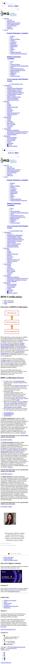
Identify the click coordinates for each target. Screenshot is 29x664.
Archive (9, 127)
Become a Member (12, 137)
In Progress (10, 121)
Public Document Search (13, 113)
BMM (11, 445)
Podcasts (9, 108)
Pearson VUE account (20, 385)
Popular (9, 118)
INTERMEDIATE (8, 414)
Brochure (9, 27)
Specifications (7, 117)
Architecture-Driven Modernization (19, 66)
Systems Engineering (15, 52)
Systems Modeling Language (14, 91)
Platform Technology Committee (14, 57)
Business (12, 36)
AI (11, 63)
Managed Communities (13, 130)
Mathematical (13, 46)
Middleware (13, 73)
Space (11, 50)
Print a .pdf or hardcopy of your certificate (15, 406)
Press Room (10, 110)
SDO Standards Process (13, 24)
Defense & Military (15, 39)
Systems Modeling (12, 134)
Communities (7, 128)
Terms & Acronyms (12, 114)
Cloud (11, 67)
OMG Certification (9, 302)
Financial (12, 40)
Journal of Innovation (12, 107)
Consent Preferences (6, 662)
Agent (11, 61)
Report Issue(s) (11, 123)
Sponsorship (10, 143)
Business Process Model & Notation (13, 343)
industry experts (6, 360)
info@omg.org (9, 644)
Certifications (7, 85)
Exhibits (9, 105)
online (17, 400)
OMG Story (10, 28)
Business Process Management (15, 88)
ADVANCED (7, 415)
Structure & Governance (10, 600)
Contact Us (7, 604)
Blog (8, 102)
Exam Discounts (11, 95)
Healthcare (13, 43)
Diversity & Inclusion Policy (11, 606)
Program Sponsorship (12, 98)
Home (5, 303)
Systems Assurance (15, 76)
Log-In (10, 144)
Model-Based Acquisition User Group (16, 133)
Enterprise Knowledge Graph (17, 70)
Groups (6, 30)
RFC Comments (11, 124)
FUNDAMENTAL (9, 412)
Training (12, 392)
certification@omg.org (13, 591)
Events (9, 104)
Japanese (23, 433)
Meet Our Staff (8, 603)
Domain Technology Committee (17, 33)
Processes (9, 111)
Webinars (9, 115)
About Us (6, 18)
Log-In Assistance (12, 146)
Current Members (11, 139)
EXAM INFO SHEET (6, 439)
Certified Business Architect (14, 89)
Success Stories (11, 140)
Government (13, 42)
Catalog (9, 120)
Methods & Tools (14, 71)
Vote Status (10, 126)
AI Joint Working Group (16, 84)
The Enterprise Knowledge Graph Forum (17, 131)
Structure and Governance (13, 22)
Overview (9, 20)
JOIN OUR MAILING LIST (8, 629)
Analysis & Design (15, 64)
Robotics (12, 49)
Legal (5, 602)
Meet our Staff (10, 21)
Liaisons (9, 141)
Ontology (12, 74)
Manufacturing (14, 45)
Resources (6, 101)
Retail (11, 48)
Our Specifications (12, 25)
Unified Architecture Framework (18, 53)
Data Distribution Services (17, 68)
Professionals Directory (13, 100)
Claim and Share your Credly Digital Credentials (15, 402)
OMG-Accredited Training (14, 97)
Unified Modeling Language (14, 94)
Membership (7, 136)
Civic (11, 37)
